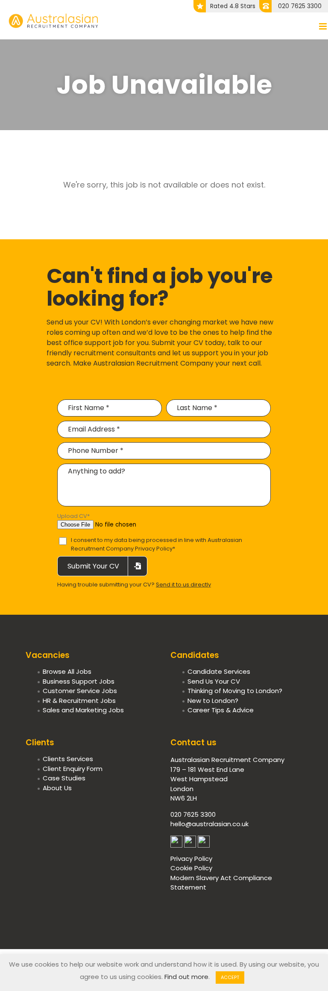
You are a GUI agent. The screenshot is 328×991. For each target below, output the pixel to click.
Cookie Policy (191, 867)
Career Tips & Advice (220, 709)
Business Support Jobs (78, 681)
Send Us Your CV (213, 681)
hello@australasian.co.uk (209, 823)
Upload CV (73, 516)
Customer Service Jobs (80, 690)
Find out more (186, 976)
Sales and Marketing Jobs (83, 709)
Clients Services (68, 758)
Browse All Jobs (67, 671)
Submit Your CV (93, 566)
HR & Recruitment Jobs (79, 700)
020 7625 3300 (300, 6)
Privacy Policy (191, 858)
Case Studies (64, 778)
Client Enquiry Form (72, 768)
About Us (57, 787)
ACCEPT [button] (230, 977)
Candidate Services (218, 671)
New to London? (212, 700)
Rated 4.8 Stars (232, 6)
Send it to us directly (183, 584)
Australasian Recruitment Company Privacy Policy (156, 544)
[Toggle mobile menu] (323, 26)
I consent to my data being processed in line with (156, 544)
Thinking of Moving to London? (234, 690)
